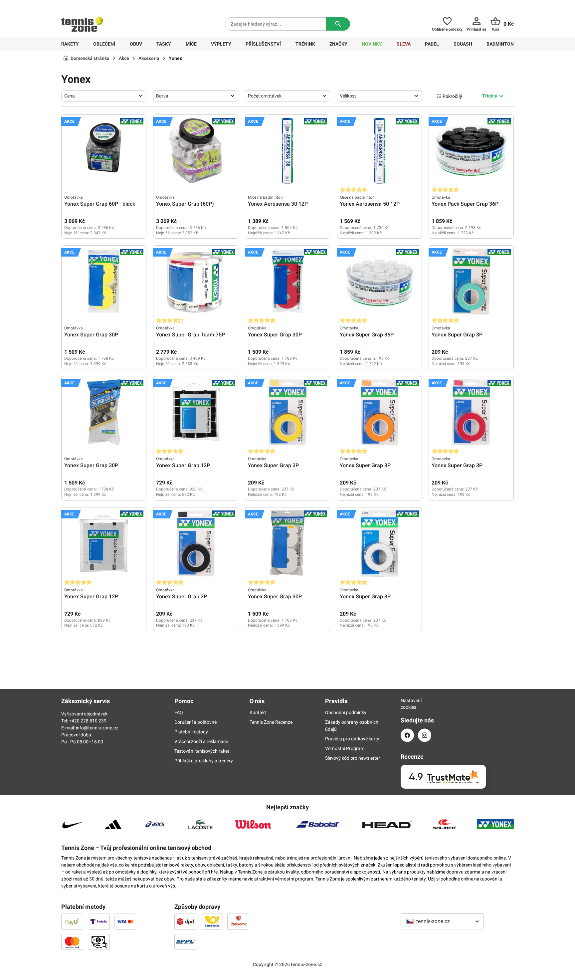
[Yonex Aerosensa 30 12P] (287, 150)
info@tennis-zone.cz (97, 727)
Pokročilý (452, 96)
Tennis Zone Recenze (271, 722)
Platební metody (191, 731)
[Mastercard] (72, 942)
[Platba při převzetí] (99, 942)
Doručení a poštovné (195, 722)
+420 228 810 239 (104, 5)
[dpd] (185, 921)
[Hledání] (338, 24)
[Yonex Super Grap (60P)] (195, 150)
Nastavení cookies (407, 704)
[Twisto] (99, 921)
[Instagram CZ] (424, 735)
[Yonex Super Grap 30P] (103, 281)
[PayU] (72, 921)
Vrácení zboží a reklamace (201, 741)
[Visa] (125, 921)
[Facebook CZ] (407, 735)
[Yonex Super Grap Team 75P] (195, 281)
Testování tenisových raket (201, 751)
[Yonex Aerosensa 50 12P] (379, 150)
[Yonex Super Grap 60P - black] (103, 150)
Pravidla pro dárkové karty (352, 738)
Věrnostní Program (344, 748)
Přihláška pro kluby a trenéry (203, 760)
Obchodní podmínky (345, 712)
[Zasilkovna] (238, 921)
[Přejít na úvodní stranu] (82, 24)
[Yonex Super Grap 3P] (471, 281)
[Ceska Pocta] (212, 921)
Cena (69, 95)
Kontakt (258, 712)
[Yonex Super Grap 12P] (195, 412)
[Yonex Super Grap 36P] (379, 281)
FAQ (178, 712)
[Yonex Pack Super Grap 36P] (471, 150)
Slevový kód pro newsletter (352, 758)
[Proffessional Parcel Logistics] (185, 942)
